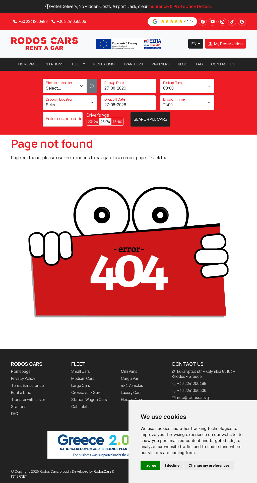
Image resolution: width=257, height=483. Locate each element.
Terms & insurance (27, 385)
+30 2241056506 (71, 21)
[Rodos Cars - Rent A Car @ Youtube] (213, 22)
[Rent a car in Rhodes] (44, 43)
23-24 (93, 121)
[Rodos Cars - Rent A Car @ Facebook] (203, 22)
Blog (182, 64)
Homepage (28, 64)
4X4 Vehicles (132, 385)
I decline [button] (172, 465)
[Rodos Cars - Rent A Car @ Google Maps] (242, 22)
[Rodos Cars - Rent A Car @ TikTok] (232, 22)
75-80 (117, 121)
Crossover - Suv (85, 392)
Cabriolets (80, 406)
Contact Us (223, 64)
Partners (161, 64)
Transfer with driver (28, 399)
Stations (54, 64)
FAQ (199, 64)
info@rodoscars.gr (193, 397)
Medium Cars (82, 378)
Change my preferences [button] (209, 465)
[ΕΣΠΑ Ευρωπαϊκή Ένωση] (128, 43)
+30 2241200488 (33, 21)
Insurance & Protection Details (180, 6)
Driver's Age (98, 115)
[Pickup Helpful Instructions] (92, 86)
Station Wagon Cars (89, 399)
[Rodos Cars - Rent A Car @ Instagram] (222, 22)
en (194, 44)
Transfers (133, 64)
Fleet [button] (77, 64)
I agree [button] (150, 465)
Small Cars (80, 371)
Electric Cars (132, 399)
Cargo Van (130, 378)
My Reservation (228, 44)
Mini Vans (129, 371)
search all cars (150, 119)
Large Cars (80, 385)
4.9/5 (188, 21)
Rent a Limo (104, 64)
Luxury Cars (131, 392)
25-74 (105, 121)
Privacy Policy (23, 378)
